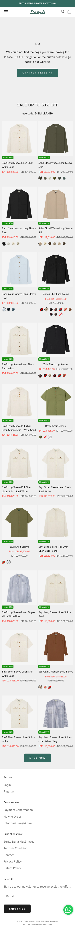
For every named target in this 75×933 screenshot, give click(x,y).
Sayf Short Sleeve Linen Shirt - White (18, 739)
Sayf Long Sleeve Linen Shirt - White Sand (18, 165)
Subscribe (17, 908)
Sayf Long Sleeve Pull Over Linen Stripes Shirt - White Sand (19, 428)
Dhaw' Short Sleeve (55, 426)
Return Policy (12, 868)
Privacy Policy (13, 861)
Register (9, 791)
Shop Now (37, 757)
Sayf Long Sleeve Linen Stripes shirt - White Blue (18, 614)
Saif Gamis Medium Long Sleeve (55, 671)
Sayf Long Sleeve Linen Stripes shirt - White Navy (55, 739)
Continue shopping (37, 72)
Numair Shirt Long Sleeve (55, 294)
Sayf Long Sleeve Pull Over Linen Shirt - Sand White (16, 489)
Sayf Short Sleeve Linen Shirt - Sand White (54, 489)
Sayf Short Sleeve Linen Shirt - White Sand (18, 673)
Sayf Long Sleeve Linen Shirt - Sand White (18, 366)
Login (7, 784)
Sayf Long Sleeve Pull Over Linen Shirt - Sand (53, 548)
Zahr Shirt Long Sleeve (55, 364)
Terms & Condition (15, 848)
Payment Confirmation (18, 809)
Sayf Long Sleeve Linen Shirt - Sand (54, 614)
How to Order (12, 816)
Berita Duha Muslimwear (20, 841)
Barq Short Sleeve (19, 546)
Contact (9, 855)
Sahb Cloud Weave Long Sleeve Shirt (55, 165)
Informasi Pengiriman (18, 823)
